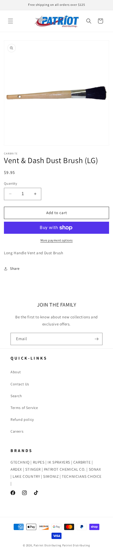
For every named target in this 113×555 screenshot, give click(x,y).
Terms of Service (24, 407)
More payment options (56, 240)
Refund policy (22, 419)
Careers (17, 431)
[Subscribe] (96, 339)
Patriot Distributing (48, 545)
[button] (10, 21)
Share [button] (15, 268)
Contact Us (20, 384)
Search (16, 395)
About (16, 372)
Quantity (10, 183)
